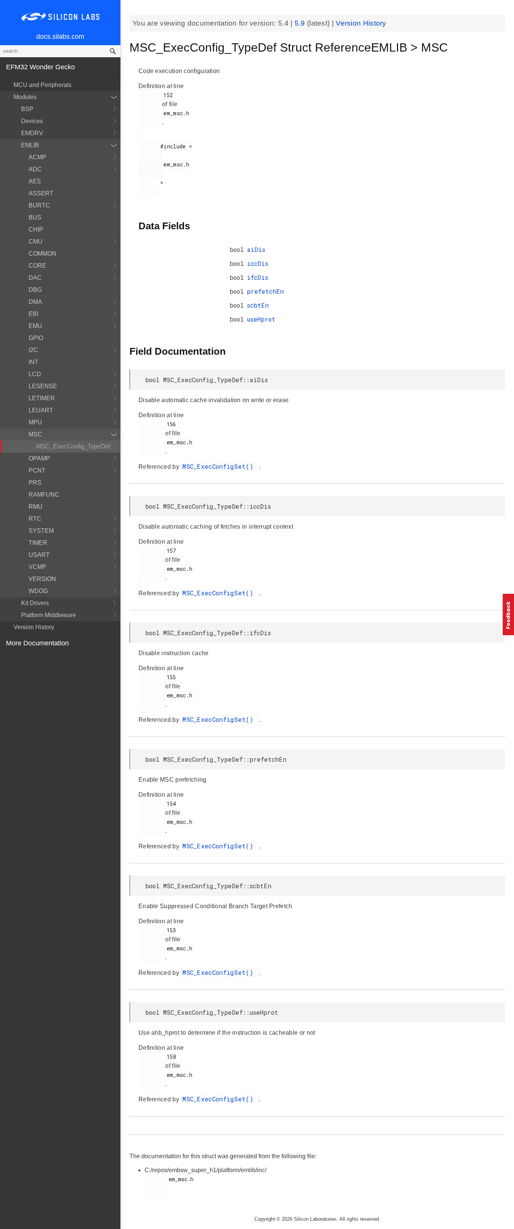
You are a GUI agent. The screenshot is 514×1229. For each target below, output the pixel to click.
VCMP (37, 567)
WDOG (38, 591)
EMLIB (30, 145)
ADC (35, 169)
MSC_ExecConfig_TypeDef (73, 446)
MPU (35, 422)
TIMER (38, 543)
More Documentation (37, 643)
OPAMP (39, 458)
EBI (33, 314)
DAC (35, 277)
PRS (35, 482)
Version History (34, 627)
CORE (37, 265)
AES (35, 181)
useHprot (261, 319)
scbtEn (258, 305)
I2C (33, 350)
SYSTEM (41, 531)
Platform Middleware (48, 615)
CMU (36, 241)
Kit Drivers (35, 603)
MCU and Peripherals (42, 85)
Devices (32, 121)
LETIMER (42, 398)
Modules (25, 97)
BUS (35, 217)
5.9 (301, 23)
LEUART (41, 410)
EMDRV (32, 133)
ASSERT (41, 193)
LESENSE (43, 386)
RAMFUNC (44, 494)
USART (39, 555)
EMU (35, 326)
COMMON (42, 253)
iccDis (257, 263)
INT (33, 362)
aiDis (256, 249)
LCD (35, 374)
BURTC (39, 205)
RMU (36, 506)
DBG (35, 290)
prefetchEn (265, 291)
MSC (35, 434)
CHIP (36, 229)
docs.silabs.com (60, 36)
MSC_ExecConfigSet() (219, 466)
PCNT (37, 470)
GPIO (36, 338)
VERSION (42, 579)
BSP (27, 109)
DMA (35, 302)
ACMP (37, 157)
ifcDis (257, 277)
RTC (35, 518)
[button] (508, 614)
